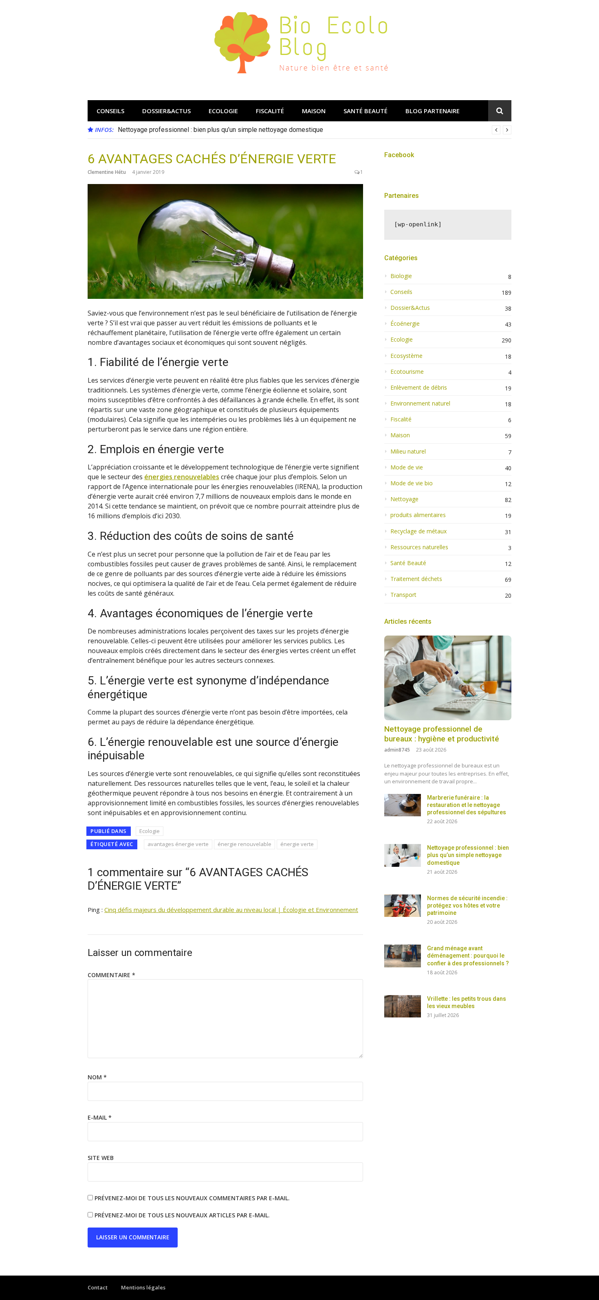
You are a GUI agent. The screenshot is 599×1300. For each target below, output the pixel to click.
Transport (403, 594)
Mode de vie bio (411, 483)
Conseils (110, 111)
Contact (98, 1287)
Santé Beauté (366, 111)
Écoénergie (405, 323)
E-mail (100, 1117)
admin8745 (397, 749)
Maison (314, 111)
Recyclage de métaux (418, 531)
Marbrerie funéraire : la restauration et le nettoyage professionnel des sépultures (466, 805)
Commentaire (111, 975)
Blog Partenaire (432, 111)
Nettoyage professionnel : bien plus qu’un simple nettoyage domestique (220, 130)
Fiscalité (270, 111)
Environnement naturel (420, 403)
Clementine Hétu (107, 172)
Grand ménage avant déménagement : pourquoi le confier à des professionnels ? (468, 955)
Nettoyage (404, 499)
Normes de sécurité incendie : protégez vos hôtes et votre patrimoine (467, 905)
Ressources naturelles (419, 547)
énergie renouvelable (244, 844)
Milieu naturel (408, 451)
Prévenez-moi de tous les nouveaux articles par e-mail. (182, 1215)
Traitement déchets (416, 579)
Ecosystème (406, 356)
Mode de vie (406, 467)
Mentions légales (143, 1287)
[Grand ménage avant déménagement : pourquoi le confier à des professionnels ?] (402, 956)
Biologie (401, 276)
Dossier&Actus (166, 111)
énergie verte (297, 844)
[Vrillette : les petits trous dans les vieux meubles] (402, 1006)
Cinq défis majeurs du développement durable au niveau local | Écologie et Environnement (231, 909)
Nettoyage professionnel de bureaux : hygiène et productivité (441, 734)
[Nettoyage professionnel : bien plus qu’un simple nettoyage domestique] (402, 855)
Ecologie (223, 111)
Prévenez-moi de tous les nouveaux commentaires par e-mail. (192, 1198)
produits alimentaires (418, 515)
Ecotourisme (407, 371)
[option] (314, 129)
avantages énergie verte (178, 844)
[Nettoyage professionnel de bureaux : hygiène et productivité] (447, 678)
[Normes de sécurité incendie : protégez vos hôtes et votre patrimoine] (402, 905)
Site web (101, 1158)
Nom (97, 1077)
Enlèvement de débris (418, 387)
